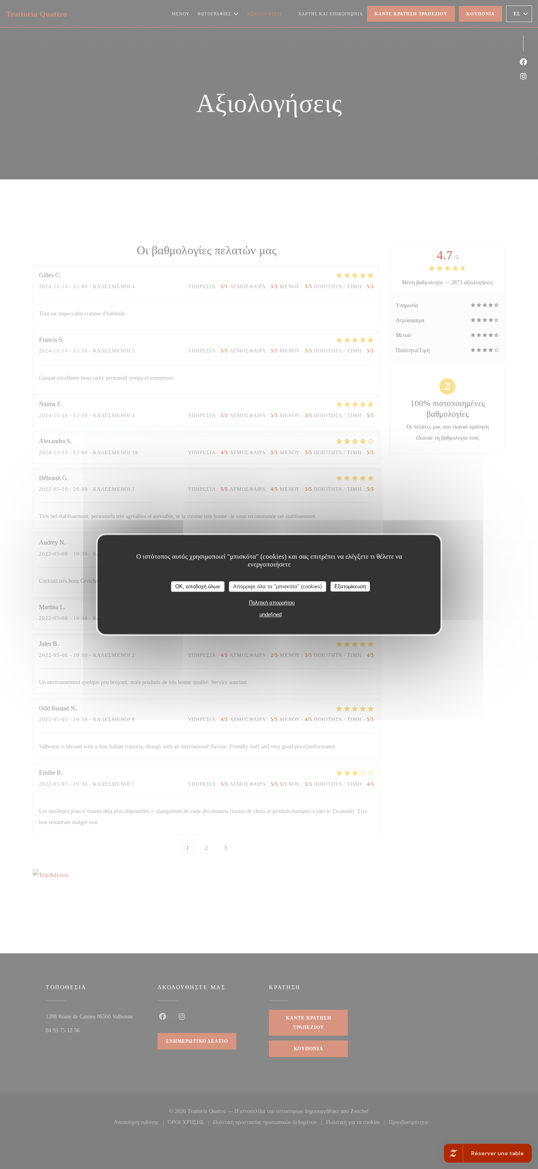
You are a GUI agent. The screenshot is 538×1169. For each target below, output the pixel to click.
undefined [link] (271, 614)
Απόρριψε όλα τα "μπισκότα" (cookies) (277, 586)
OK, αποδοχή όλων (197, 586)
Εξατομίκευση (350, 586)
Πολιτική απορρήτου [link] (272, 603)
